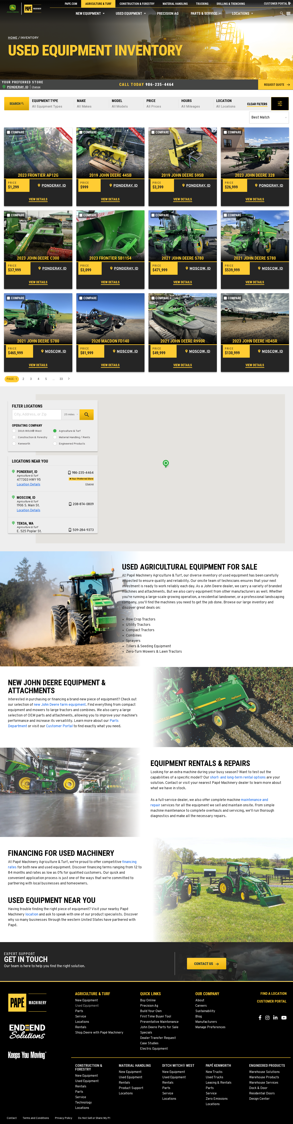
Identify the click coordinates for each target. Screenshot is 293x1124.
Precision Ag (168, 13)
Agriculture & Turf (98, 3)
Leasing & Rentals (218, 1083)
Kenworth (24, 444)
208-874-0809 (83, 504)
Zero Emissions (217, 1099)
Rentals (80, 1027)
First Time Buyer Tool (155, 1017)
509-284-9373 (83, 530)
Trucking (202, 3)
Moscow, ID (200, 268)
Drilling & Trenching (231, 3)
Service (80, 1017)
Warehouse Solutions (264, 1072)
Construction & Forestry (137, 3)
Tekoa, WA (25, 523)
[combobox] (37, 414)
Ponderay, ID (54, 185)
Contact (12, 1118)
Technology (83, 1103)
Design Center (259, 1099)
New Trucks (214, 1072)
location (31, 914)
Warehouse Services (263, 1083)
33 (61, 378)
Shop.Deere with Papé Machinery (99, 1033)
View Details (38, 199)
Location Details (28, 485)
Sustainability (205, 1011)
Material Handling (175, 3)
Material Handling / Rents (74, 437)
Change (36, 87)
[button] (104, 14)
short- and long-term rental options (238, 777)
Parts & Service (204, 13)
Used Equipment (129, 13)
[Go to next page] (69, 379)
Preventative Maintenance (159, 1022)
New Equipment (88, 13)
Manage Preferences (210, 1027)
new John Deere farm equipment (60, 705)
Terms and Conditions (36, 1118)
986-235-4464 (160, 84)
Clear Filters (257, 104)
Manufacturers (206, 1022)
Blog (198, 1017)
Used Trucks (214, 1077)
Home (12, 38)
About (199, 1001)
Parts (79, 1011)
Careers (201, 1006)
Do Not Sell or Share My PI (94, 1118)
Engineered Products (72, 444)
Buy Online (148, 1001)
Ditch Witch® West (30, 431)
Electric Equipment (154, 1049)
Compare (17, 132)
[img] (38, 153)
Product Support (131, 1088)
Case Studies (149, 1043)
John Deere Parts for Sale (159, 1027)
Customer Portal (59, 726)
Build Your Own (151, 1011)
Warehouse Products (264, 1077)
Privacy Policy (63, 1118)
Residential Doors (262, 1094)
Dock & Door (258, 1088)
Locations (240, 13)
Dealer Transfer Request (158, 1038)
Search (15, 104)
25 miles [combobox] (69, 414)
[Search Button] (282, 14)
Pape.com (71, 3)
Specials (146, 1033)
